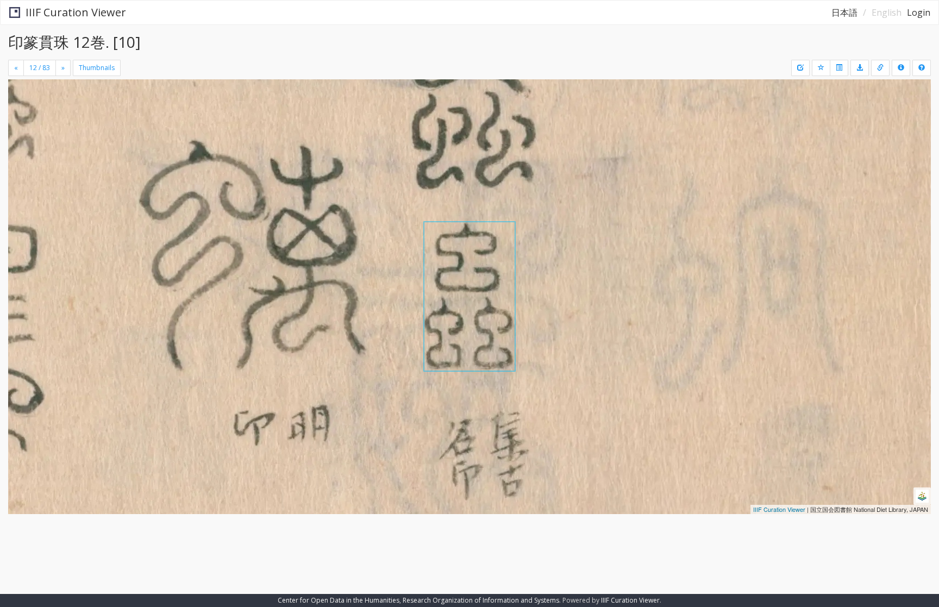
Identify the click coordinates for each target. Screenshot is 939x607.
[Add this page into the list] (821, 68)
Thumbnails (97, 67)
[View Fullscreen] (21, 125)
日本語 (844, 12)
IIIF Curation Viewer (76, 12)
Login (918, 12)
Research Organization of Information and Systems (481, 600)
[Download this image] (859, 68)
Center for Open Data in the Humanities (338, 600)
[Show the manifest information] (901, 68)
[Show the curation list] (839, 68)
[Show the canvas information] (880, 68)
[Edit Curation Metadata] (800, 68)
